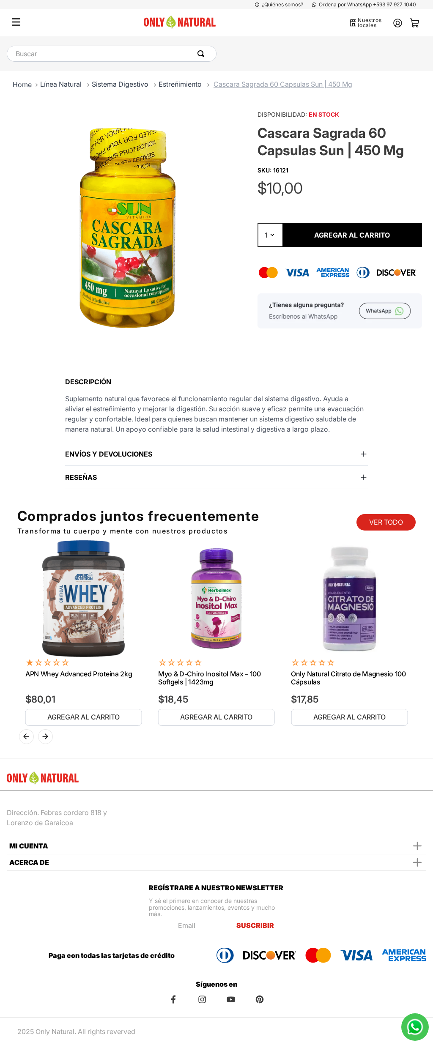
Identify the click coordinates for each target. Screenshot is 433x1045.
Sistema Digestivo (120, 84)
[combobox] (111, 54)
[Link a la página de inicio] (22, 84)
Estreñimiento (180, 84)
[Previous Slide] (26, 736)
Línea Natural (61, 84)
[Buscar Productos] (202, 53)
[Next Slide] (45, 736)
